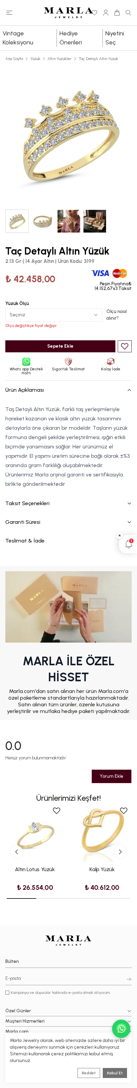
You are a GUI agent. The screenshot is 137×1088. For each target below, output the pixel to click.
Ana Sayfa (14, 58)
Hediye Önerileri (71, 38)
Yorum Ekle (111, 776)
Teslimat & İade (25, 540)
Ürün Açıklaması (24, 390)
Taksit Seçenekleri (27, 503)
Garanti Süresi (22, 522)
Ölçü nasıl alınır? (116, 315)
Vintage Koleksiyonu (18, 38)
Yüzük (35, 58)
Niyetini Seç (114, 38)
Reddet (89, 1073)
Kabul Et (115, 1073)
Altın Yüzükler (59, 58)
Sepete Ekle (60, 346)
